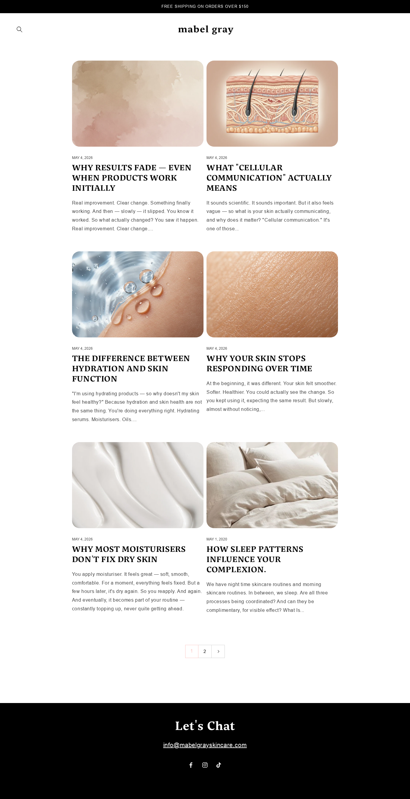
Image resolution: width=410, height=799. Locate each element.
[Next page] (218, 651)
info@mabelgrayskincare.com (205, 745)
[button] (19, 29)
